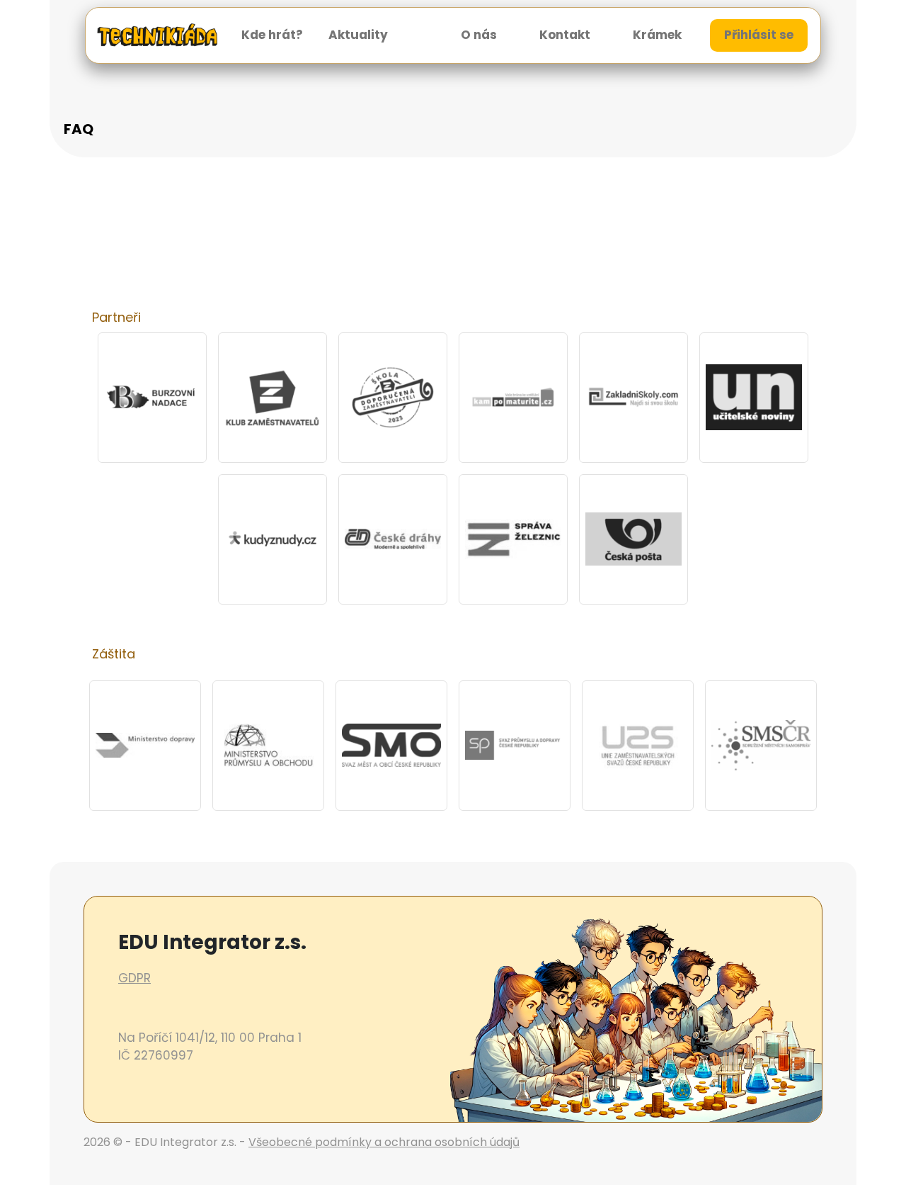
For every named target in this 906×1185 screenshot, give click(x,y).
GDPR (134, 978)
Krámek (657, 34)
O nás (479, 34)
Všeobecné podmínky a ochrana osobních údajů (384, 1142)
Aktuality (358, 34)
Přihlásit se (758, 34)
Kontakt (564, 34)
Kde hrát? (272, 34)
